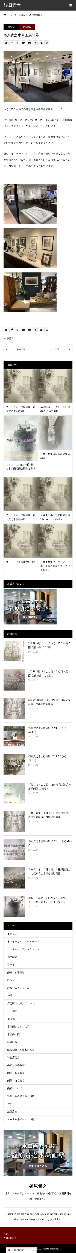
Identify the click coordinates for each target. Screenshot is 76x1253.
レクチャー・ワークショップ (23, 949)
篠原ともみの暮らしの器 (20, 1096)
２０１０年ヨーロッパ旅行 (22, 1119)
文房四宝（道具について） (22, 1003)
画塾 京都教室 (16, 1065)
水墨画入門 (13, 1034)
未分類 (11, 1019)
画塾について (14, 1088)
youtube (7, 1233)
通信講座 (12, 1111)
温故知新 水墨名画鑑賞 (20, 1050)
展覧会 (11, 26)
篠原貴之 (12, 5)
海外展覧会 (13, 1042)
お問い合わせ (10, 1237)
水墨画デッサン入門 (18, 1026)
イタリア (12, 934)
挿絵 (9, 995)
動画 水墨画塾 (16, 972)
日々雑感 (12, 1011)
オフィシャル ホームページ (24, 941)
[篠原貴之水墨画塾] (38, 1174)
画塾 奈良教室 (16, 1073)
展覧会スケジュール (18, 988)
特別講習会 (13, 1057)
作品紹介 (12, 957)
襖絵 (9, 1104)
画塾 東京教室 (16, 1080)
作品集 (11, 964)
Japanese (17, 1249)
